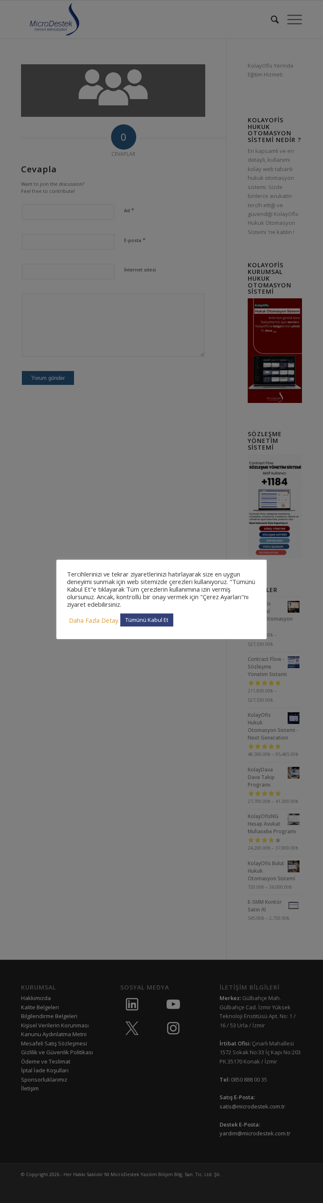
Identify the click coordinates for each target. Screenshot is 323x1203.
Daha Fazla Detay (93, 620)
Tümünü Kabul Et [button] (146, 620)
